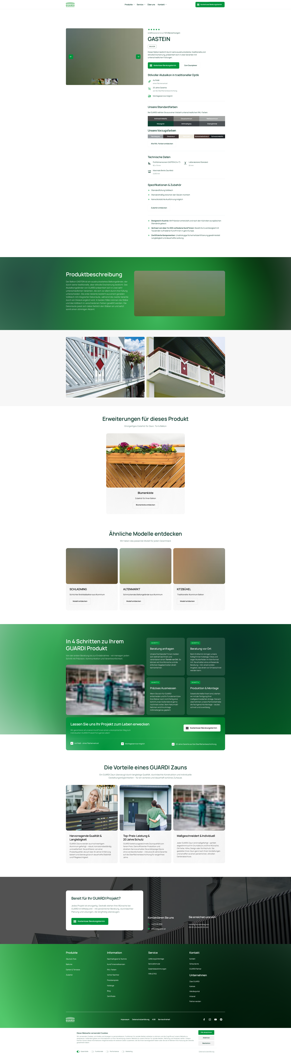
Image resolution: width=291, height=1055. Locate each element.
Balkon (152, 46)
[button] (138, 56)
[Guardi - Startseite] (70, 4)
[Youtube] (216, 1019)
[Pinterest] (222, 1019)
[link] (145, 460)
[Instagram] (211, 1019)
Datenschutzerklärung (206, 1051)
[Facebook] (205, 1019)
